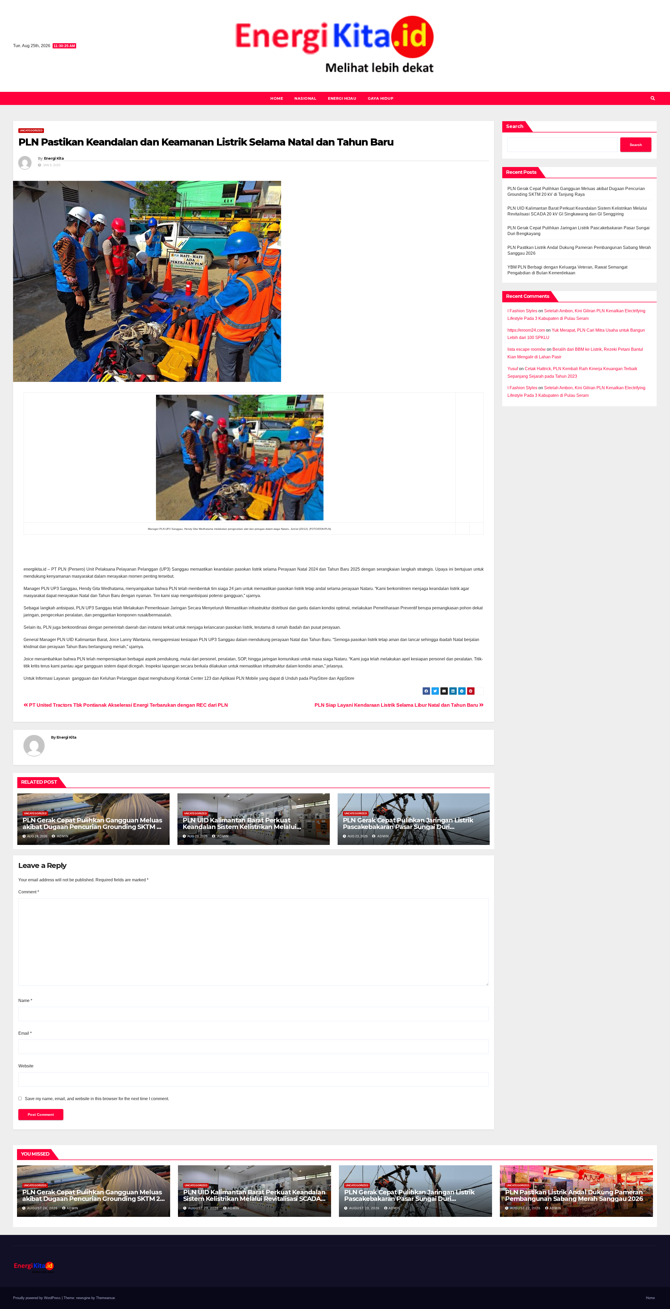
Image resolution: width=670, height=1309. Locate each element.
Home (276, 98)
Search (514, 126)
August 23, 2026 (204, 1208)
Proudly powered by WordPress (37, 1298)
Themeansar (105, 1298)
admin (62, 836)
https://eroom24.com (526, 330)
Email (25, 1033)
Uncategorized (31, 130)
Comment (28, 892)
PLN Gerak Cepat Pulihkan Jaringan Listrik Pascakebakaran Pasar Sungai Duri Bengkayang (408, 826)
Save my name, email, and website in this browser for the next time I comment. (97, 1098)
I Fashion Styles (522, 311)
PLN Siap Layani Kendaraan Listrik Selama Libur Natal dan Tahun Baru (397, 705)
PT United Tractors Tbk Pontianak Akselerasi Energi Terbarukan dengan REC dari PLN (128, 705)
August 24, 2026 (43, 1208)
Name (25, 1000)
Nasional (305, 98)
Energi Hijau (342, 98)
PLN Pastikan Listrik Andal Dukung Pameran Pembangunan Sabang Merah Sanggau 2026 (574, 1195)
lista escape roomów (526, 349)
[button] (653, 98)
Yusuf (512, 368)
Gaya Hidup (380, 98)
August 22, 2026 (525, 1208)
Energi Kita (54, 158)
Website (26, 1066)
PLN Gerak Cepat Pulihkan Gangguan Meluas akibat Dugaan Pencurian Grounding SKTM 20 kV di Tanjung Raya (93, 826)
